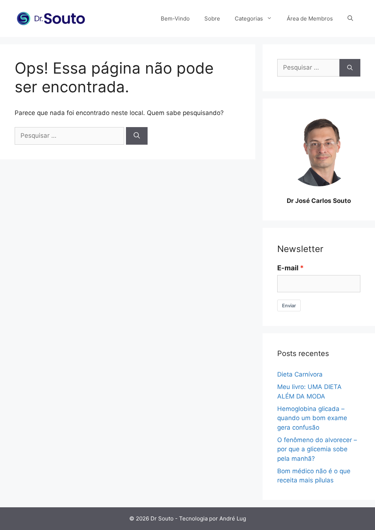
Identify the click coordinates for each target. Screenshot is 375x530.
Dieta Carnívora (300, 374)
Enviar (289, 305)
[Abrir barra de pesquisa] (350, 19)
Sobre (212, 18)
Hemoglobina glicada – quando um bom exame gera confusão (312, 418)
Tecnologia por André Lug (212, 518)
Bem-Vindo (175, 18)
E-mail (287, 268)
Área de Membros (310, 18)
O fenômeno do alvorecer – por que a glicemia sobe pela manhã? (317, 449)
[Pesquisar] (137, 136)
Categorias (249, 18)
